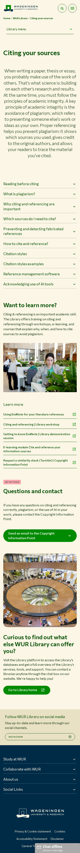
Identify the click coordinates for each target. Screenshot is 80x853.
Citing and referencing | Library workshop (31, 424)
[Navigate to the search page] (62, 8)
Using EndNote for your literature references (33, 414)
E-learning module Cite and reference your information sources (32, 449)
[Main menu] (72, 8)
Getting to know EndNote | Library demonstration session (36, 436)
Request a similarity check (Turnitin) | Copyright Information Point (35, 462)
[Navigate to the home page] (20, 8)
